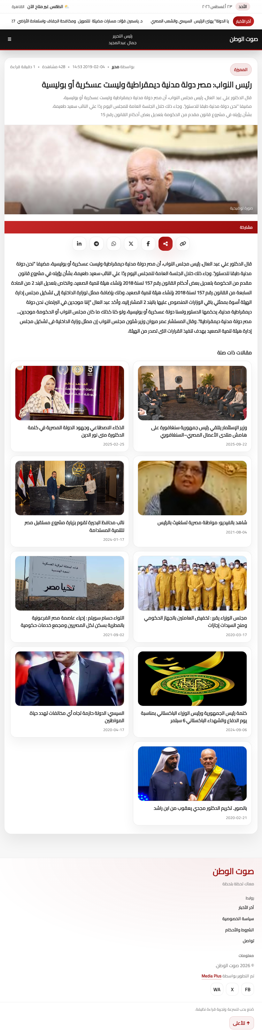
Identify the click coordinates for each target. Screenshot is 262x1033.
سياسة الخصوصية (238, 918)
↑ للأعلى (241, 1023)
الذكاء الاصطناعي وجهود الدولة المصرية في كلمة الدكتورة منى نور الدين (76, 431)
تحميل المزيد (25, 352)
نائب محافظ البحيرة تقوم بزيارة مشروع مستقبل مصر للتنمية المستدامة (74, 526)
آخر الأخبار (246, 907)
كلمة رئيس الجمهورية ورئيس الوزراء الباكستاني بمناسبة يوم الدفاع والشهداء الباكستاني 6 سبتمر (194, 716)
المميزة (241, 69)
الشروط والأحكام (239, 930)
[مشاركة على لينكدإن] (79, 244)
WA (216, 989)
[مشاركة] (165, 244)
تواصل (248, 940)
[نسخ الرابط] (183, 244)
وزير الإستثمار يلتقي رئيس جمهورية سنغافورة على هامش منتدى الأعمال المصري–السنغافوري (199, 431)
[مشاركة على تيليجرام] (96, 244)
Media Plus (211, 976)
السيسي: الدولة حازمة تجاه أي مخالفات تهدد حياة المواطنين (77, 716)
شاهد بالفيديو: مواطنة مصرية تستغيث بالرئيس (202, 522)
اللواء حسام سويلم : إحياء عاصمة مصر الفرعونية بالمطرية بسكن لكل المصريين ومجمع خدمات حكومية (72, 621)
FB (247, 989)
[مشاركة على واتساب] (114, 244)
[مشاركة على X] (131, 244)
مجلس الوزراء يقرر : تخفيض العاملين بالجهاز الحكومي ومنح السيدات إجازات (195, 621)
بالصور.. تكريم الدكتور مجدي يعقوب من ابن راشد (200, 808)
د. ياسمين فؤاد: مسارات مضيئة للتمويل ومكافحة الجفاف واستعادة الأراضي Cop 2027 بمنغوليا (93, 21)
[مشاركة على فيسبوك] (148, 244)
